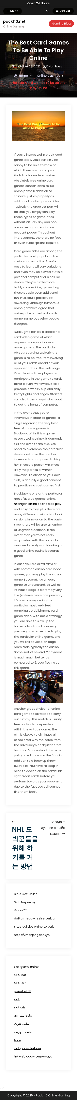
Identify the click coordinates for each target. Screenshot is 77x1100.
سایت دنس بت (23, 1015)
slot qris (19, 1007)
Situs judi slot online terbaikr (34, 926)
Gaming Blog (61, 24)
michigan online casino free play (37, 504)
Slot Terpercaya (26, 902)
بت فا (17, 1040)
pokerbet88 (22, 991)
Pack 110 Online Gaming (53, 1095)
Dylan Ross (54, 66)
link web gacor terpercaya (33, 1056)
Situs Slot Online (26, 894)
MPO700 (20, 975)
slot (17, 999)
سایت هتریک (22, 1024)
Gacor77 (20, 910)
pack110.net (14, 21)
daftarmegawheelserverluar (34, 918)
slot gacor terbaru (27, 1048)
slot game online (26, 967)
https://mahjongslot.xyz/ (32, 935)
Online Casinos (48, 76)
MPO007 (20, 983)
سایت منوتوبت (23, 1032)
